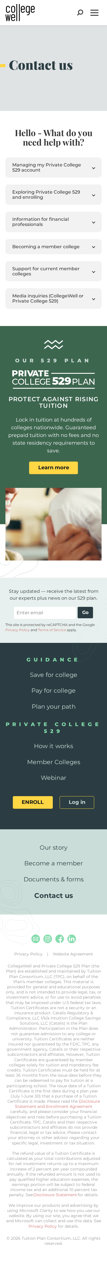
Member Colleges (53, 762)
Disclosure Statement (55, 1194)
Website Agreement (73, 954)
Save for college (53, 674)
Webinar (53, 777)
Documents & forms (54, 879)
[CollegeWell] (20, 12)
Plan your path (54, 706)
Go (85, 612)
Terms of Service (52, 630)
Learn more (53, 467)
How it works (53, 746)
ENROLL (33, 802)
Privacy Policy (17, 630)
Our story (53, 847)
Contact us (53, 895)
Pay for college (53, 690)
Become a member (53, 863)
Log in (77, 802)
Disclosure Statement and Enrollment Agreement (57, 1104)
